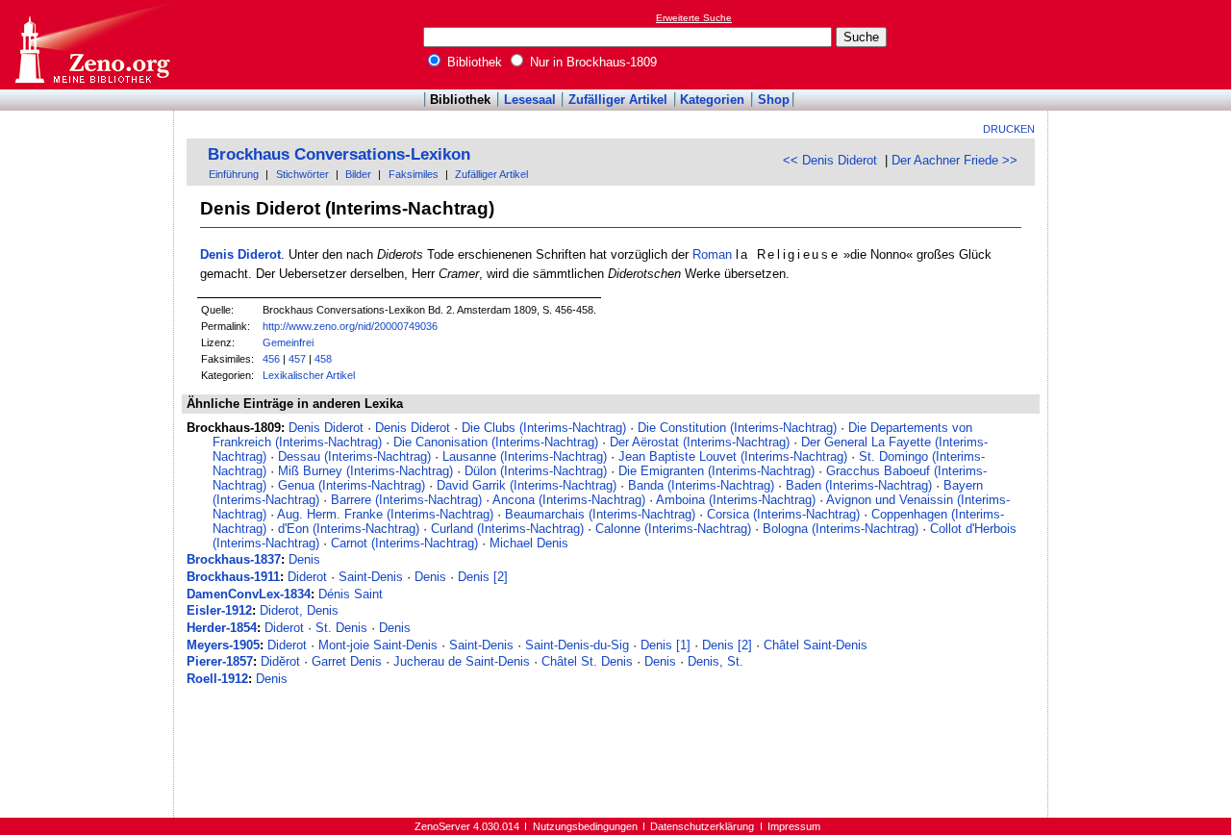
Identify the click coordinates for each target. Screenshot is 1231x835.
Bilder (358, 174)
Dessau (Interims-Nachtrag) (354, 456)
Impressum (793, 826)
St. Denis (341, 627)
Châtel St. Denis (587, 661)
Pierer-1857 (220, 661)
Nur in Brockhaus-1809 (591, 62)
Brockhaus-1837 (234, 559)
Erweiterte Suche (694, 18)
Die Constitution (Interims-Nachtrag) (737, 427)
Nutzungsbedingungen (585, 826)
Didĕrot (280, 661)
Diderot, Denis (299, 610)
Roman (712, 254)
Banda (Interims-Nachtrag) (701, 485)
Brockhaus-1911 (233, 576)
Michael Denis (529, 543)
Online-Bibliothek (91, 44)
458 (323, 359)
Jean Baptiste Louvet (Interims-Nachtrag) (732, 456)
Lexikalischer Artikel (309, 375)
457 (297, 359)
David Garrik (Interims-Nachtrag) (526, 485)
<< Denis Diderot (830, 160)
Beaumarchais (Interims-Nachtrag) (600, 514)
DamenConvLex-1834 (249, 594)
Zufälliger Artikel (617, 99)
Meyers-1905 (223, 645)
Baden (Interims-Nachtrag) (859, 485)
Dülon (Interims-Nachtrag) (536, 471)
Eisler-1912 (219, 610)
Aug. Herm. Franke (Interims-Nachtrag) (385, 514)
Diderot (307, 576)
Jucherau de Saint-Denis (461, 661)
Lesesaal (530, 99)
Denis (304, 559)
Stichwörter (302, 174)
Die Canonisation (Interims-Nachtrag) (495, 442)
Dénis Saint (350, 594)
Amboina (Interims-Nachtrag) (736, 500)
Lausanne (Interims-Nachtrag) (524, 456)
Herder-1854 (222, 627)
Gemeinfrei (288, 342)
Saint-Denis (371, 576)
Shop (774, 99)
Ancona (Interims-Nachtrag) (568, 500)
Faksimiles (414, 174)
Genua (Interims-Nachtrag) (351, 485)
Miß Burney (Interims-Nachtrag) (365, 471)
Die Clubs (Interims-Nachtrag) (544, 427)
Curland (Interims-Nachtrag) (507, 528)
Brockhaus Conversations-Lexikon (339, 154)
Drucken (1009, 129)
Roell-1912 (217, 678)
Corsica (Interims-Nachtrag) (783, 514)
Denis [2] (483, 576)
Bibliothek (472, 62)
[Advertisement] (1142, 44)
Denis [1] (666, 645)
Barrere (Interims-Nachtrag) (406, 500)
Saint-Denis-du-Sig (577, 645)
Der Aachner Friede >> (954, 160)
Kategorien (712, 99)
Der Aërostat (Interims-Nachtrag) (700, 442)
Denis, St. (715, 661)
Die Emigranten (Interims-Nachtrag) (716, 471)
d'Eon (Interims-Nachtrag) (348, 528)
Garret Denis (347, 661)
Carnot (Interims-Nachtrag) (404, 543)
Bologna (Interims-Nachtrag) (840, 528)
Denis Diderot (240, 254)
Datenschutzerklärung (702, 826)
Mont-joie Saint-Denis (378, 645)
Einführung (234, 174)
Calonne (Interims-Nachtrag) (673, 528)
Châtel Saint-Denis (815, 645)
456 (271, 359)
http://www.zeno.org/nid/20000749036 (350, 326)
